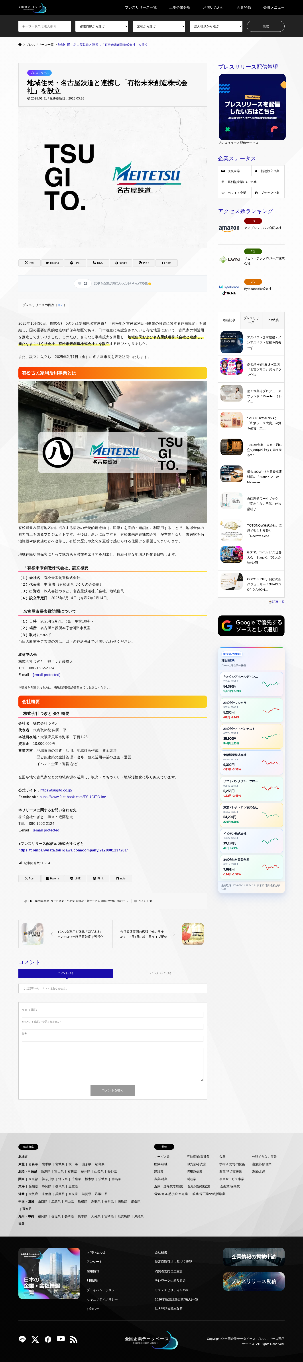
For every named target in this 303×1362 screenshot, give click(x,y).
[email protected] (46, 675)
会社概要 (161, 1252)
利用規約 (93, 1280)
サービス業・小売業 (63, 901)
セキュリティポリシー (102, 1299)
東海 (21, 1186)
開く (60, 305)
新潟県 (45, 1171)
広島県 (56, 1201)
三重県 (73, 1186)
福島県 (99, 1164)
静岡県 (46, 1186)
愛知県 (33, 1186)
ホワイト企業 (237, 193)
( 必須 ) (29, 1009)
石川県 (72, 1171)
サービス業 (162, 1156)
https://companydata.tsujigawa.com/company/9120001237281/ (73, 850)
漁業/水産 (258, 1171)
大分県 (95, 1216)
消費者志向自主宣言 (169, 1271)
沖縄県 (139, 1216)
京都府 (46, 1194)
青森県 (33, 1164)
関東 (21, 1179)
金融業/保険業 (230, 1186)
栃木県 (89, 1179)
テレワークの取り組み (170, 1280)
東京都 (33, 1179)
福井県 (85, 1171)
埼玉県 (63, 1179)
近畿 (21, 1194)
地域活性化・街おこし (114, 901)
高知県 (27, 1209)
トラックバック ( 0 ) (160, 973)
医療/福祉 (160, 1164)
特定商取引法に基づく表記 (173, 1261)
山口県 (42, 1201)
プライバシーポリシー (102, 1290)
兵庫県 (60, 1194)
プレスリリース (39, 72)
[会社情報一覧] (49, 1273)
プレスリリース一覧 (141, 7)
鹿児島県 (124, 1216)
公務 (222, 1156)
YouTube (62, 1340)
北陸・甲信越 (27, 1171)
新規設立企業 (270, 171)
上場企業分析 (180, 7)
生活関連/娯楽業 (199, 1186)
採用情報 (93, 1271)
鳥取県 (95, 1201)
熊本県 (82, 1216)
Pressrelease (41, 901)
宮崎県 (109, 1216)
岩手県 (46, 1164)
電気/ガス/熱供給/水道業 (171, 1194)
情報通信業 (194, 1171)
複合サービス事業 (231, 1179)
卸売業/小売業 (196, 1164)
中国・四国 (26, 1201)
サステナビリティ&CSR (171, 1290)
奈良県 (73, 1194)
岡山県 (69, 1201)
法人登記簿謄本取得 (169, 1308)
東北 (21, 1164)
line (24, 1340)
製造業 (191, 1179)
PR (30, 901)
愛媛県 (135, 1201)
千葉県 (76, 1179)
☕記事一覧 (276, 602)
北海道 (23, 1156)
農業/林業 (160, 1179)
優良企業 (234, 171)
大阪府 (33, 1194)
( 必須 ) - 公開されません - (41, 1021)
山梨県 (99, 1171)
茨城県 (103, 1179)
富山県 (59, 1171)
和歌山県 (101, 1194)
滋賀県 (86, 1194)
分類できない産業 (264, 1156)
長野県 (112, 1171)
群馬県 (116, 1179)
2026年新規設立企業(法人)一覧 (176, 1299)
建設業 (158, 1171)
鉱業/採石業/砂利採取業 (209, 1194)
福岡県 (42, 1216)
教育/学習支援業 (230, 1171)
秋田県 (73, 1164)
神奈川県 (48, 1179)
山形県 (86, 1164)
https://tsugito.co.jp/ (56, 790)
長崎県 (69, 1216)
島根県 (82, 1201)
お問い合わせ (213, 7)
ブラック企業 (270, 193)
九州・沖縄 (26, 1216)
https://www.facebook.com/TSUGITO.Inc (73, 797)
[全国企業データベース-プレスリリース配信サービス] (32, 7)
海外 (21, 1223)
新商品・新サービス (88, 901)
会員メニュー (274, 7)
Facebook (49, 1340)
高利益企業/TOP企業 (242, 182)
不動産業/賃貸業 (198, 1156)
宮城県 (60, 1164)
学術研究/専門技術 (232, 1164)
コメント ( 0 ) (65, 973)
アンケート (94, 1261)
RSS (75, 1340)
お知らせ (93, 1308)
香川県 (109, 1201)
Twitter (36, 1340)
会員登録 (244, 7)
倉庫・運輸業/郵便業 (168, 1186)
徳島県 (122, 1201)
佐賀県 (56, 1216)
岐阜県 (60, 1186)
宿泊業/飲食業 (262, 1164)
